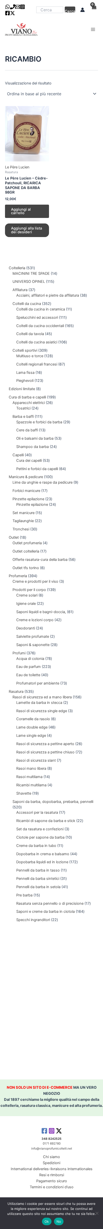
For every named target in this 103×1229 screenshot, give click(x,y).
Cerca (70, 11)
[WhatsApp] (7, 6)
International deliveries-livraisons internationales (51, 1169)
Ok (46, 1221)
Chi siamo (51, 1157)
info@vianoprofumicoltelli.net (51, 1148)
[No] (96, 1213)
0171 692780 (51, 1143)
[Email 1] (17, 6)
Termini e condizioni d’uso (52, 1187)
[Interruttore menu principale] (93, 29)
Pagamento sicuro (51, 1181)
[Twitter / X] (12, 13)
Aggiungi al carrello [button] (21, 211)
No (58, 1221)
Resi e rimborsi (51, 1175)
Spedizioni (51, 1163)
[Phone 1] (12, 6)
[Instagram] (22, 6)
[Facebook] (7, 13)
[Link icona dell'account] (82, 10)
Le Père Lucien (17, 167)
